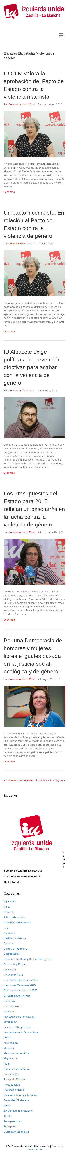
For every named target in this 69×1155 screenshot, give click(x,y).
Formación (10, 1000)
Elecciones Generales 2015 (20, 985)
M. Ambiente (11, 1042)
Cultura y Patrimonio (15, 948)
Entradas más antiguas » (50, 780)
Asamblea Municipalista (17, 922)
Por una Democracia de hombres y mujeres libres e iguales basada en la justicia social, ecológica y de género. (33, 656)
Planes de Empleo (14, 1079)
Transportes (11, 1126)
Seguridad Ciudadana (16, 1100)
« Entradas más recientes (18, 780)
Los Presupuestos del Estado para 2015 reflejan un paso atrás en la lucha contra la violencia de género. (34, 509)
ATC (6, 927)
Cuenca (8, 943)
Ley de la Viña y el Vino (17, 1027)
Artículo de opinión (14, 917)
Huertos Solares (13, 1006)
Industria (9, 1011)
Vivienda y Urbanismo (16, 1131)
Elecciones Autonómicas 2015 (21, 980)
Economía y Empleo (15, 964)
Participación (11, 1074)
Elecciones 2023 (13, 974)
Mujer (7, 1063)
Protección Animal (14, 1089)
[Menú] (61, 35)
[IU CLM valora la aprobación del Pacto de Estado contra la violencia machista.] (34, 133)
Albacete (9, 912)
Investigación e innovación (19, 1016)
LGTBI (7, 1037)
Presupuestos (12, 1084)
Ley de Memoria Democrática (21, 1032)
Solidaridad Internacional (18, 1110)
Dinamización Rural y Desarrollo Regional (28, 959)
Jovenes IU (10, 1021)
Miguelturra (10, 1058)
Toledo (7, 1116)
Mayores (9, 1048)
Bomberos (10, 932)
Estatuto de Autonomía (17, 995)
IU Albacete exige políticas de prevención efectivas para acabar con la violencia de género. (32, 367)
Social (7, 1105)
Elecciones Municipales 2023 (20, 990)
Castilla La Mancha (15, 938)
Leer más (9, 191)
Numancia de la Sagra (17, 1068)
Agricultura (10, 901)
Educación (10, 969)
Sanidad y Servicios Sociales (20, 1094)
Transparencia (12, 1121)
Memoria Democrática (16, 1053)
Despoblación (12, 953)
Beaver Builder (34, 1149)
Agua (7, 906)
